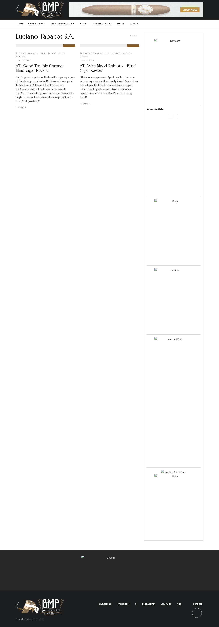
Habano (61, 53)
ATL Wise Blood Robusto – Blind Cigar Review (108, 68)
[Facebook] (167, 24)
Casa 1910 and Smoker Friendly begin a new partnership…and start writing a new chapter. (179, 143)
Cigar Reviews (36, 24)
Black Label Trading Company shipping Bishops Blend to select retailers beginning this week (177, 189)
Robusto (84, 56)
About (134, 24)
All (17, 53)
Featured (52, 53)
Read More (21, 108)
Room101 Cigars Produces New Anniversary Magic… (177, 174)
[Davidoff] (136, 4)
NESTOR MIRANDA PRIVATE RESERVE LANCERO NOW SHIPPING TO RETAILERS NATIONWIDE (180, 127)
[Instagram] (178, 24)
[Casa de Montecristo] (173, 471)
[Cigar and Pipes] (173, 339)
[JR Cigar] (173, 270)
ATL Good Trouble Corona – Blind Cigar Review (41, 68)
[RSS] (189, 24)
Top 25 (120, 24)
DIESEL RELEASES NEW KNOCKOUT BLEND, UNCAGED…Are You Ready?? (179, 158)
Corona (43, 53)
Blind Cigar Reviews (29, 53)
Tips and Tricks (102, 24)
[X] (173, 24)
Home (21, 24)
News (83, 24)
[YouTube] (183, 24)
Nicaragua (20, 56)
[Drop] (173, 201)
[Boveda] (109, 557)
